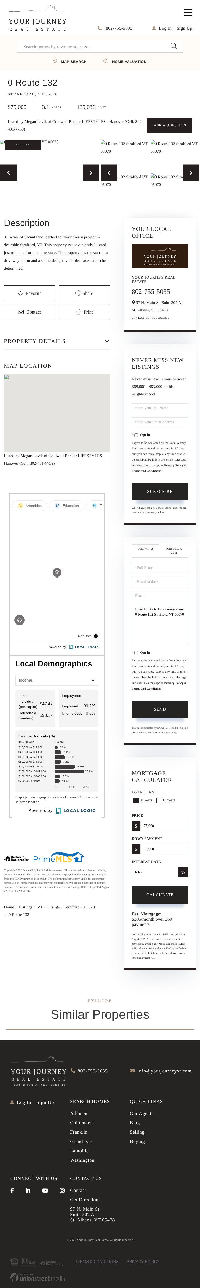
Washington (82, 1160)
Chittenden (81, 1122)
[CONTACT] (169, 125)
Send (160, 709)
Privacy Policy (173, 465)
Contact (78, 1190)
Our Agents (160, 318)
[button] (173, 47)
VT (40, 907)
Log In (165, 28)
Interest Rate (146, 862)
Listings (26, 907)
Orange (53, 907)
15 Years (168, 800)
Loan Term (143, 793)
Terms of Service (161, 732)
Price (137, 816)
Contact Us (140, 318)
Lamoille (79, 1150)
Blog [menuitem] (135, 1122)
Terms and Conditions (146, 471)
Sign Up (184, 28)
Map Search (74, 62)
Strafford (72, 907)
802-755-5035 (119, 28)
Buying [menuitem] (137, 1141)
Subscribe (160, 491)
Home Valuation (129, 62)
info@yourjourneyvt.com (165, 1071)
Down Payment (147, 839)
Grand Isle (81, 1141)
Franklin (79, 1132)
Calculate (160, 895)
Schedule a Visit (174, 551)
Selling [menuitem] (137, 1132)
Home (9, 907)
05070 (89, 907)
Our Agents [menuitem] (142, 1113)
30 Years (146, 800)
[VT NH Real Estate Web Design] (37, 1277)
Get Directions (85, 1199)
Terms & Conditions (97, 1261)
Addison (79, 1113)
